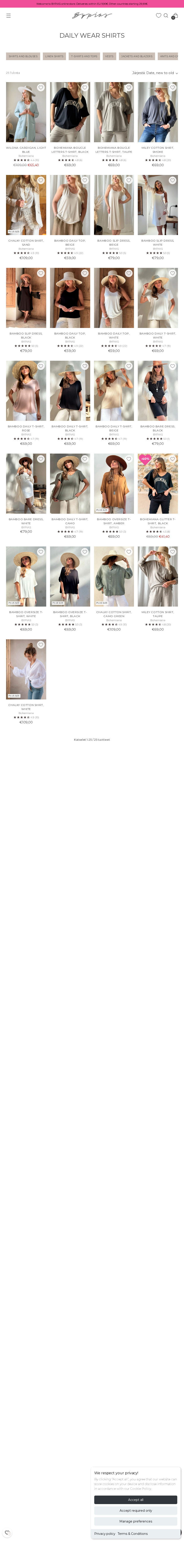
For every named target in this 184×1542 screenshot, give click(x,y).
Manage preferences (135, 1521)
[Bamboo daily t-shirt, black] (70, 391)
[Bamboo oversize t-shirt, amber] (114, 484)
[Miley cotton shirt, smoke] (158, 112)
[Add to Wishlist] (40, 87)
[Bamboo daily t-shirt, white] (158, 298)
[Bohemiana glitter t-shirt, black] (158, 484)
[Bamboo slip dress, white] (158, 205)
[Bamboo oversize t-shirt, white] (26, 576)
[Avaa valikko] (8, 15)
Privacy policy (104, 1534)
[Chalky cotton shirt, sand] (26, 205)
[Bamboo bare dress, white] (26, 484)
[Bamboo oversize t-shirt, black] (70, 576)
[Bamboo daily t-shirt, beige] (114, 391)
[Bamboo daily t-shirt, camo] (70, 484)
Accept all (135, 1500)
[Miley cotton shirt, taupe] (158, 576)
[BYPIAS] (92, 15)
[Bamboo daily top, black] (70, 298)
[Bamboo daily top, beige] (70, 205)
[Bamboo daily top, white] (114, 298)
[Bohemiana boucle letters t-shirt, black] (70, 112)
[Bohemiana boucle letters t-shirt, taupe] (114, 112)
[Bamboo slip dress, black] (26, 298)
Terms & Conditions (133, 1534)
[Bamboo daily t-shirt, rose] (26, 391)
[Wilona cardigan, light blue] (26, 112)
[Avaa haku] (166, 15)
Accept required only (136, 1511)
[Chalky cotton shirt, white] (26, 669)
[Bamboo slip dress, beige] (114, 205)
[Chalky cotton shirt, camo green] (114, 576)
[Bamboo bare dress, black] (158, 391)
